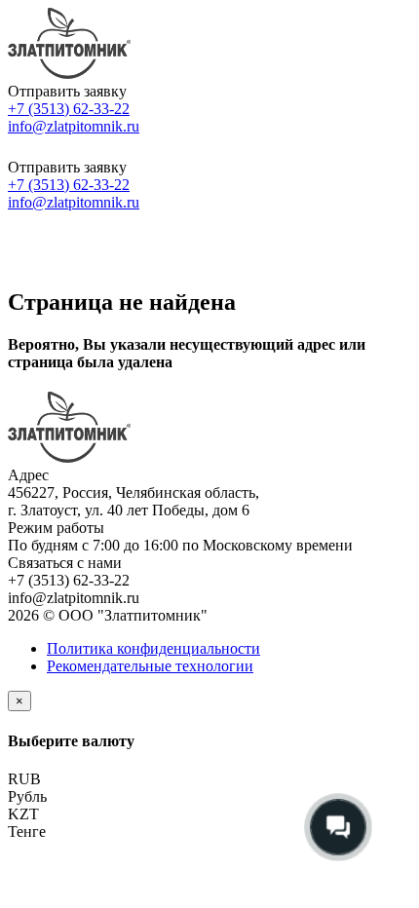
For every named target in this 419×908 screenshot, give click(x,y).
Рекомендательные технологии (150, 666)
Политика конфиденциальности (153, 648)
